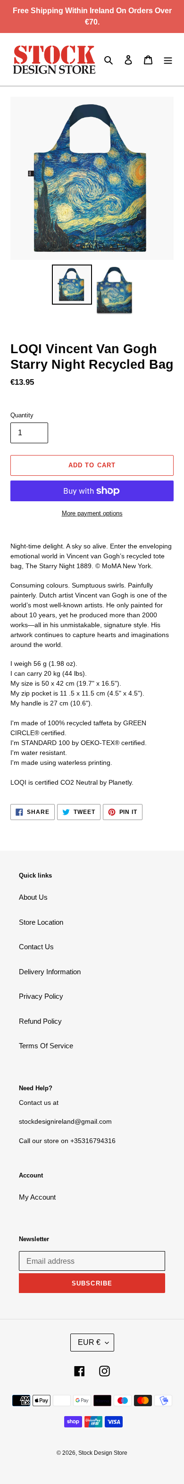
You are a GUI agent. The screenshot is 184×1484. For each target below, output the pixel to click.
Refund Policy (40, 1021)
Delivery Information (50, 972)
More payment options (92, 513)
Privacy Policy (41, 996)
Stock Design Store (102, 1453)
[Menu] (168, 60)
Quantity (21, 415)
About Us (33, 897)
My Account (37, 1197)
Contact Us (36, 947)
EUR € (89, 1342)
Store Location (41, 922)
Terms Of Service (46, 1046)
